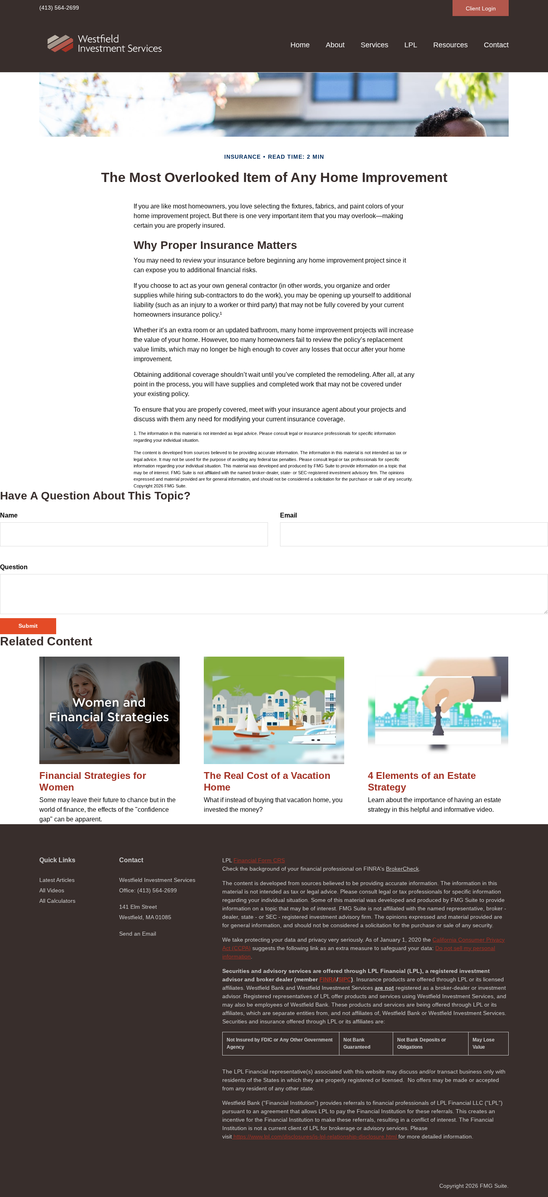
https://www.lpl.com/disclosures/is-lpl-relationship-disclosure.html (315, 1136)
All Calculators (57, 901)
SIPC (344, 979)
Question (14, 567)
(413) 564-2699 (59, 7)
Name (9, 515)
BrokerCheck (402, 868)
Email (288, 515)
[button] (335, 45)
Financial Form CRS (259, 860)
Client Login (481, 8)
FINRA (328, 979)
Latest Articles (57, 880)
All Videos (51, 890)
